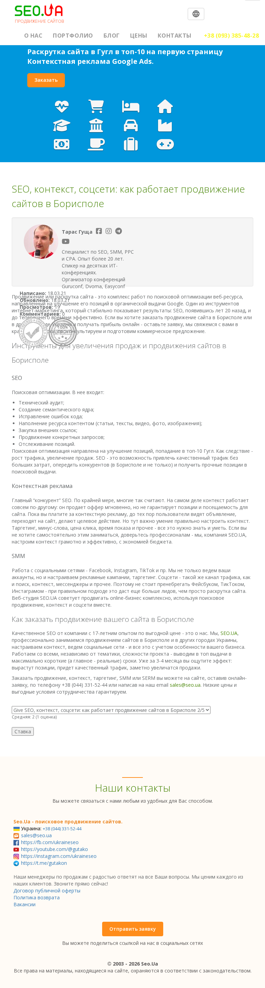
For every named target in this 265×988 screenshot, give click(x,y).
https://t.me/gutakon (44, 863)
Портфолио (73, 35)
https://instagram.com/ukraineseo (59, 856)
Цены (138, 35)
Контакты (175, 35)
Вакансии (24, 904)
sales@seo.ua (185, 685)
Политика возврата (36, 897)
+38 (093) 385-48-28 (231, 35)
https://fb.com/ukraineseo (50, 842)
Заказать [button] (46, 80)
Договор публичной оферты (46, 890)
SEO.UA (228, 633)
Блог (112, 35)
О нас (33, 35)
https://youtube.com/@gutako (54, 849)
